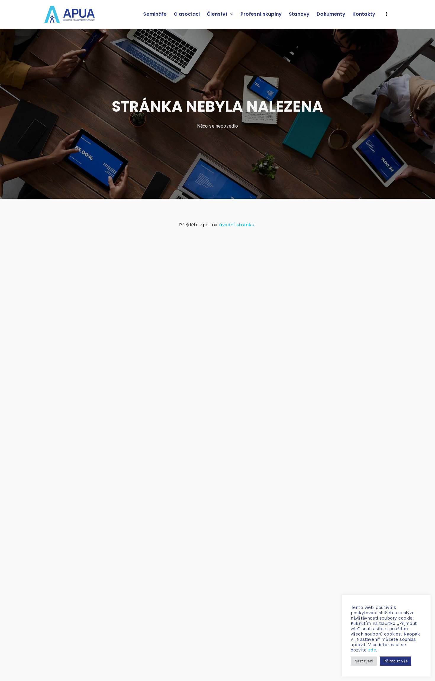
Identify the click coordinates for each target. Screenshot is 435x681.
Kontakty (363, 14)
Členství (217, 14)
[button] (230, 14)
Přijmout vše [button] (395, 661)
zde (372, 650)
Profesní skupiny (261, 14)
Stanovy (299, 14)
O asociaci (187, 14)
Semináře (154, 14)
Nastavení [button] (363, 661)
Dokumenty (331, 14)
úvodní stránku (236, 224)
